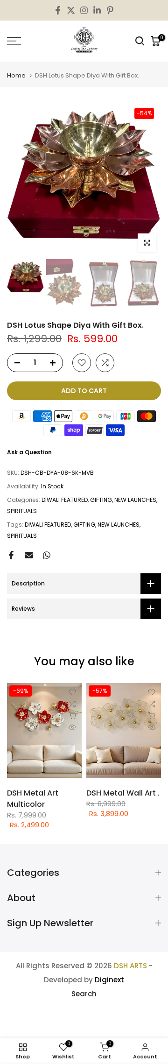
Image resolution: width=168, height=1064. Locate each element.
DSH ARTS (130, 966)
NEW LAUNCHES (135, 500)
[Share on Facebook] (11, 555)
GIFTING (101, 500)
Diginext (109, 980)
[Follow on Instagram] (84, 10)
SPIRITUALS (22, 511)
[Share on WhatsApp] (46, 555)
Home (16, 75)
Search (84, 994)
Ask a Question (29, 452)
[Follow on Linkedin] (97, 10)
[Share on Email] (29, 555)
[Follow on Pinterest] (110, 10)
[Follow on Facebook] (58, 10)
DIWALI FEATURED (65, 500)
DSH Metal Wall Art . (123, 793)
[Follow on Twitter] (71, 10)
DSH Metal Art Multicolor (32, 799)
